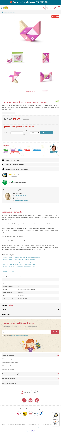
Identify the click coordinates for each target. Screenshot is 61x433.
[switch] (55, 424)
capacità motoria (37, 149)
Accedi (55, 332)
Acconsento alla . (16, 335)
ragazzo (13, 149)
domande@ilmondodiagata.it (22, 200)
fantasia (6, 152)
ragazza (6, 149)
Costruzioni (18, 259)
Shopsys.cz (40, 427)
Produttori (6, 271)
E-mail (5, 132)
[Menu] (58, 413)
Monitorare (46, 133)
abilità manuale (15, 152)
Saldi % (5, 269)
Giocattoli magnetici (20, 257)
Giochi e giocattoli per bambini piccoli (24, 262)
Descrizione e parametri (9, 208)
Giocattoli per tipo (8, 257)
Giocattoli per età (7, 262)
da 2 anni (20, 149)
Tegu (12, 271)
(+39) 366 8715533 (20, 198)
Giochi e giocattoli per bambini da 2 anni (25, 264)
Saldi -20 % (12, 269)
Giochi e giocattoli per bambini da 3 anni (25, 266)
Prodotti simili (6, 314)
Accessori (4, 310)
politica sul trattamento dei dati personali (19, 335)
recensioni (14, 176)
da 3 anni (27, 149)
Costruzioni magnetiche (9, 12)
